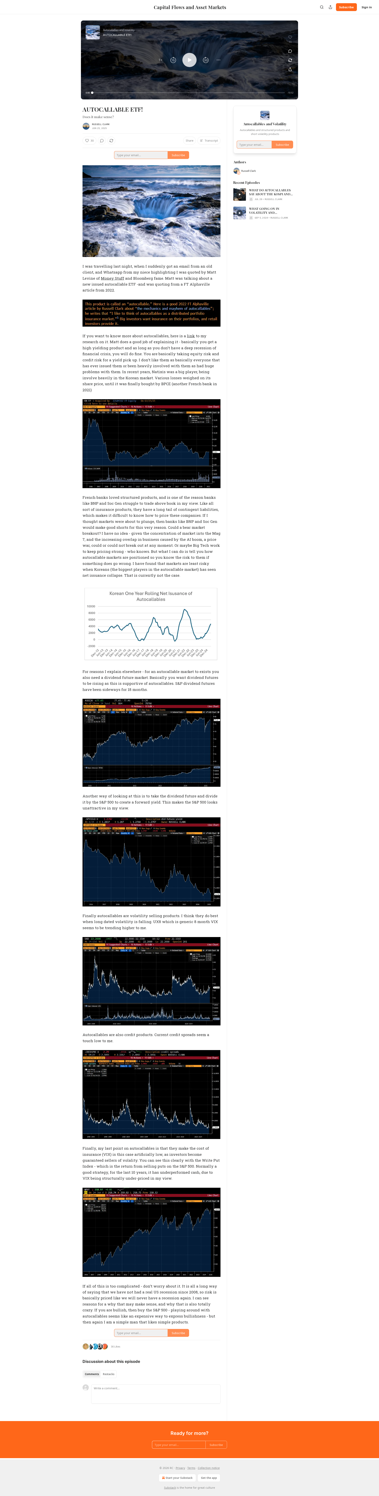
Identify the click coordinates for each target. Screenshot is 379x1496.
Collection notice (209, 1468)
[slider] (188, 93)
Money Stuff (112, 278)
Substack (170, 1487)
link (191, 335)
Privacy (180, 1468)
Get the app (209, 1478)
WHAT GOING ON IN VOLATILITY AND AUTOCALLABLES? (264, 211)
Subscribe (346, 7)
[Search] (322, 7)
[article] (265, 195)
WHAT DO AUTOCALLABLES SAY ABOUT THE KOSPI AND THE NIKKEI (270, 192)
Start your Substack (179, 1478)
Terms (191, 1468)
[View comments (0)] (290, 51)
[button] (160, 60)
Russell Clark (101, 124)
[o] (239, 194)
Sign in (367, 7)
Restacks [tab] (108, 1374)
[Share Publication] (330, 7)
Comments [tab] (92, 1374)
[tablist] (100, 1374)
